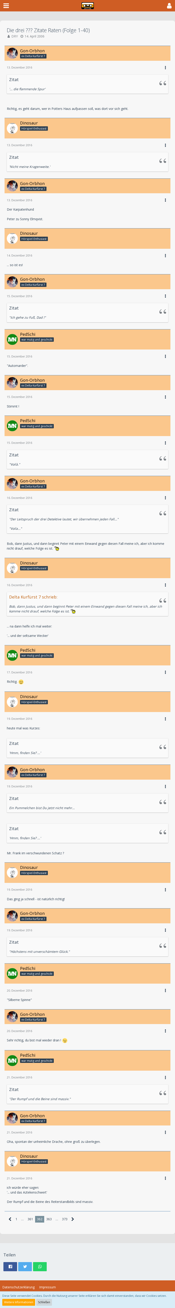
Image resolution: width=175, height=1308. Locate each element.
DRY (14, 36)
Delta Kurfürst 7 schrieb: (33, 597)
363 (49, 1219)
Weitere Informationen (18, 1302)
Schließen (44, 1302)
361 (30, 1219)
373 (64, 1219)
